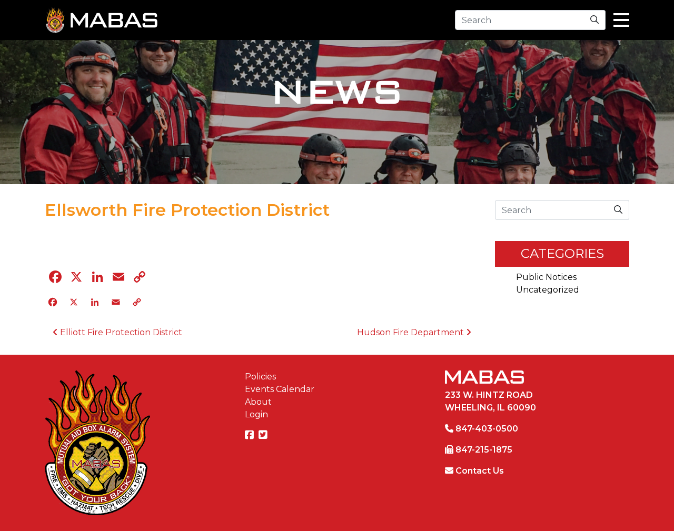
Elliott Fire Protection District (120, 332)
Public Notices (546, 277)
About (258, 402)
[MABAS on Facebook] (250, 435)
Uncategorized (547, 290)
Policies (260, 377)
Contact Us (479, 471)
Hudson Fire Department (411, 332)
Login (256, 414)
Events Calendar (279, 389)
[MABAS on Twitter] (264, 435)
